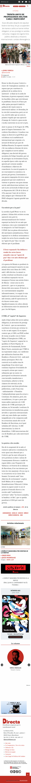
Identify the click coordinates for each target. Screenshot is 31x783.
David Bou (6, 555)
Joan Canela (8, 70)
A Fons (15, 11)
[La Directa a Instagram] (29, 2)
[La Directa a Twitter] (22, 2)
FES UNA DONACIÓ (22, 6)
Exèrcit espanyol (13, 515)
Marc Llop (10, 560)
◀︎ (2, 665)
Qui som (8, 743)
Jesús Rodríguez (9, 558)
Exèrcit (26, 513)
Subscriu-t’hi (9, 747)
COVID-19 (14, 513)
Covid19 (20, 513)
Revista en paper (10, 752)
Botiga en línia (9, 750)
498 (22, 507)
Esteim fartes (15, 670)
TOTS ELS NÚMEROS (15, 637)
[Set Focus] (28, 6)
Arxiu (28, 66)
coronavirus (7, 513)
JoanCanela (6, 72)
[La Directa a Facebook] (19, 2)
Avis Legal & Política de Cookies (15, 756)
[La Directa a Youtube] (26, 2)
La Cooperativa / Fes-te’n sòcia (14, 745)
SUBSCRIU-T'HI (16, 6)
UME (21, 515)
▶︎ (29, 665)
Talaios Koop (16, 780)
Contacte (8, 754)
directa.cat (4, 2)
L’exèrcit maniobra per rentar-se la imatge (14, 551)
